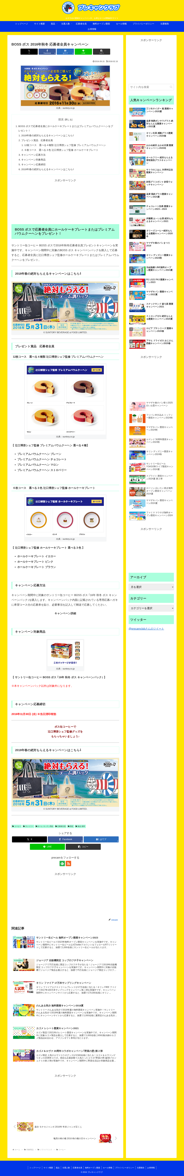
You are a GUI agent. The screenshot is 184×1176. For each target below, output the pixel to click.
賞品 (58, 1168)
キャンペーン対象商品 (33, 159)
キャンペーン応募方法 (33, 154)
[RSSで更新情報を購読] (68, 863)
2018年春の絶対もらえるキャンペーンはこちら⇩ (47, 135)
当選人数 (66, 1168)
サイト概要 (48, 1168)
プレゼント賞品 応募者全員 (37, 140)
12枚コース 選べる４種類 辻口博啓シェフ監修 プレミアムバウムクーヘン (65, 145)
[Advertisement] (65, 201)
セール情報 (107, 1168)
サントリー (29, 826)
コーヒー (17, 826)
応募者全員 (62, 826)
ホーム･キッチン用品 (45, 826)
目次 (61, 119)
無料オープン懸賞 (92, 1168)
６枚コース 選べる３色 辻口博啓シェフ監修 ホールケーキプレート (61, 150)
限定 (71, 826)
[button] (101, 52)
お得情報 (151, 1168)
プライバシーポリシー (124, 1168)
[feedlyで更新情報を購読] (62, 863)
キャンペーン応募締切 (33, 164)
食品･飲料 (81, 826)
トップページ (35, 1168)
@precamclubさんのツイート (146, 628)
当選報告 (140, 1168)
